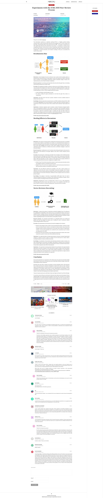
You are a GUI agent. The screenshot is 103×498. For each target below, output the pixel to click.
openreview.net (55, 113)
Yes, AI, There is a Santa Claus (37, 307)
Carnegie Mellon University (56, 496)
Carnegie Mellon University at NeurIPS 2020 (62, 289)
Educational (95, 13)
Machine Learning (48, 496)
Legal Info (49, 495)
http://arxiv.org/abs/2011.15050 (43, 254)
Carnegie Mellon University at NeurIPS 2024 (65, 304)
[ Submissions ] (74, 1)
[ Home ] (67, 1)
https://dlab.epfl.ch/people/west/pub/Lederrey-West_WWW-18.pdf (47, 371)
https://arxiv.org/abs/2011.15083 (43, 185)
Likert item (41, 102)
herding (42, 145)
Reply (70, 315)
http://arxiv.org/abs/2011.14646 (43, 115)
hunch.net (44, 39)
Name (32, 478)
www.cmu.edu (53, 495)
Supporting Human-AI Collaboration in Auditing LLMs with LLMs (51, 306)
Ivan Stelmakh (36, 15)
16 (41, 283)
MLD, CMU (47, 15)
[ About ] (80, 1)
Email (32, 481)
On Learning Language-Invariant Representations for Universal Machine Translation (40, 289)
